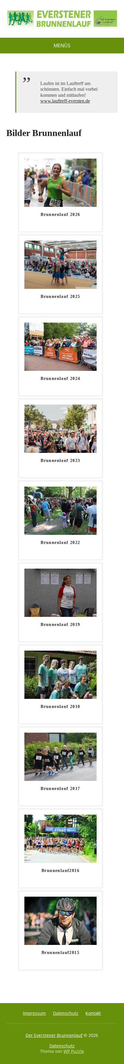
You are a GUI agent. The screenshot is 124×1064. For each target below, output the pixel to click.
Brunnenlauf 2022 (60, 542)
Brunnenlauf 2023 (60, 460)
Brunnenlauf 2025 (60, 296)
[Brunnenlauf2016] (60, 838)
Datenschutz (65, 1013)
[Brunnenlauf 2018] (60, 674)
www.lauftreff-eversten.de (65, 100)
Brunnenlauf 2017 (60, 788)
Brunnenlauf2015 (60, 952)
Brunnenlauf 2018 (60, 706)
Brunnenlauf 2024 (60, 378)
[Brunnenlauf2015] (60, 920)
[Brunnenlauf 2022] (60, 510)
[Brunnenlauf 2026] (60, 182)
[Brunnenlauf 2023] (60, 428)
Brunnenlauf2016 (60, 870)
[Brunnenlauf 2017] (60, 756)
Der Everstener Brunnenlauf (54, 1035)
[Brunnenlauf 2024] (60, 346)
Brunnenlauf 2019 (60, 624)
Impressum (34, 1013)
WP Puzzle (74, 1051)
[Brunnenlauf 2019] (60, 592)
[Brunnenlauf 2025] (60, 264)
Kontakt (93, 1013)
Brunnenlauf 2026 (60, 214)
